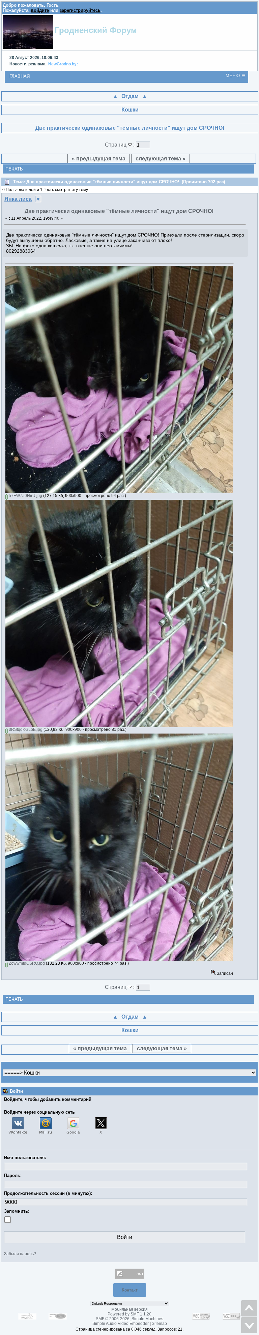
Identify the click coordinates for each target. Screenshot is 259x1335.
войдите (40, 10)
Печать (14, 169)
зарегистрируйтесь (80, 10)
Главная (19, 76)
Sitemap (159, 1323)
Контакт (130, 1290)
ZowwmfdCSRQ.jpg (26, 963)
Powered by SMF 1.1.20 (129, 1314)
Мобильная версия (129, 1309)
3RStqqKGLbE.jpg (25, 729)
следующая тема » (160, 158)
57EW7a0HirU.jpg (25, 495)
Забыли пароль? (20, 1253)
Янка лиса (18, 199)
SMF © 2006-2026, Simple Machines (129, 1318)
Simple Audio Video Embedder (120, 1323)
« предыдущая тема (98, 158)
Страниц (116, 145)
